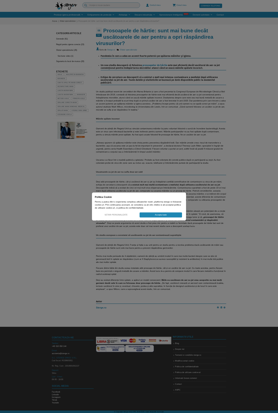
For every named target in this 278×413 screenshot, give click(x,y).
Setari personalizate (116, 215)
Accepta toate (161, 215)
